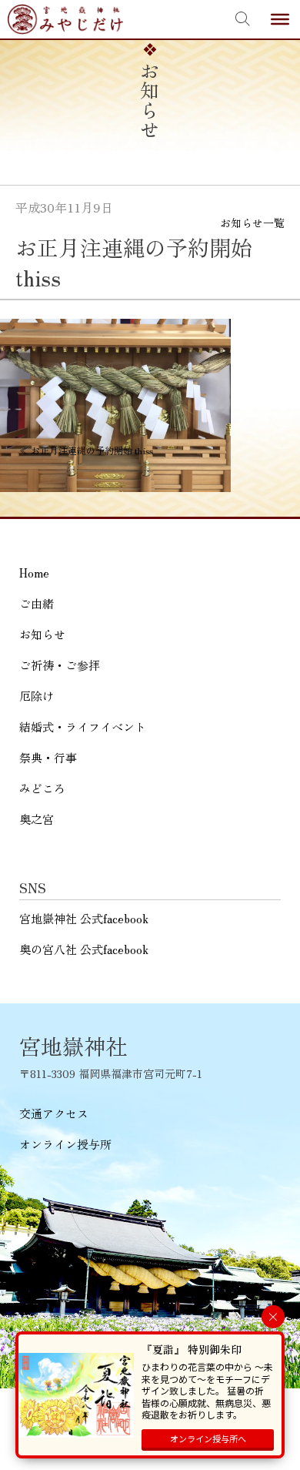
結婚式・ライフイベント (82, 726)
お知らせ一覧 (252, 222)
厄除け (36, 696)
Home (34, 572)
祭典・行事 (48, 757)
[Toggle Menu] (280, 19)
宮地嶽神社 (65, 19)
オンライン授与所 (65, 1144)
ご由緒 (36, 603)
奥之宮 (36, 819)
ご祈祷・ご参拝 (59, 665)
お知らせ (42, 634)
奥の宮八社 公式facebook (83, 949)
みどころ (42, 788)
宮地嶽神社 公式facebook (83, 918)
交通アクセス (53, 1113)
